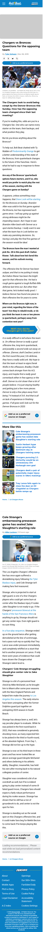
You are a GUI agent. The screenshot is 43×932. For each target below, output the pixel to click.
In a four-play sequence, (13, 630)
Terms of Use (8, 893)
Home (4, 499)
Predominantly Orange (23, 151)
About (5, 876)
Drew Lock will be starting (28, 199)
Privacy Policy (28, 889)
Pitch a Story (8, 889)
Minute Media (15, 912)
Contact (5, 880)
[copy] (17, 58)
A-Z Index (6, 905)
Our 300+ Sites (28, 880)
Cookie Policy (28, 893)
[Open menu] (3, 3)
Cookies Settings (30, 905)
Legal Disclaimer (10, 898)
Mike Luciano (11, 532)
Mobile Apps (8, 884)
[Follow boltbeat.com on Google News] (37, 415)
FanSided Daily (29, 884)
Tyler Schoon (10, 54)
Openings (26, 876)
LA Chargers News (16, 499)
